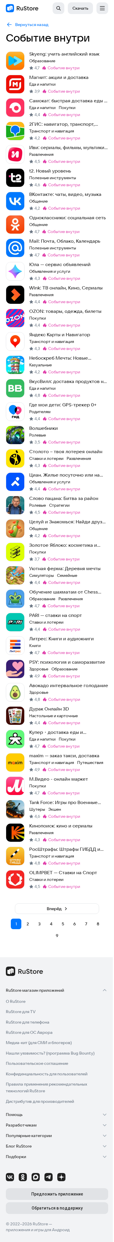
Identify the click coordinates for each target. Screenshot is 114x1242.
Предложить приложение (57, 1194)
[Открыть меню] (102, 8)
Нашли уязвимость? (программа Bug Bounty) (50, 1053)
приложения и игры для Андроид (38, 1229)
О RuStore (15, 1001)
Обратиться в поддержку (57, 1208)
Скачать (80, 8)
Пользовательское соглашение (37, 1063)
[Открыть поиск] (58, 8)
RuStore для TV (21, 1011)
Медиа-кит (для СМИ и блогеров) (39, 1042)
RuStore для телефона (27, 1022)
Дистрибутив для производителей (40, 1101)
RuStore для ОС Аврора (29, 1032)
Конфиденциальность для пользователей (46, 1074)
